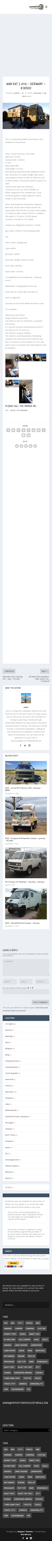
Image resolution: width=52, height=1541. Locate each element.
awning (7, 1328)
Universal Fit (36, 1383)
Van (6, 1389)
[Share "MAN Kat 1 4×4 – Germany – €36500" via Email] (23, 435)
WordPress (26, 1534)
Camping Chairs (12, 1061)
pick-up (31, 1356)
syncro (39, 1372)
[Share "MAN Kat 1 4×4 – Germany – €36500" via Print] (28, 435)
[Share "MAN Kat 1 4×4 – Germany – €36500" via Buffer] (38, 430)
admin (16, 93)
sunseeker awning (23, 1372)
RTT (38, 1367)
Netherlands (10, 1110)
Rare (31, 1361)
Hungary (9, 1098)
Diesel (23, 1334)
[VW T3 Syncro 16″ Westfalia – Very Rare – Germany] (26, 862)
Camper (18, 1328)
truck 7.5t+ (10, 1383)
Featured (9, 1079)
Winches (8, 1172)
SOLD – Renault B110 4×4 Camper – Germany (22, 923)
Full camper (24, 1339)
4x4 (5, 1323)
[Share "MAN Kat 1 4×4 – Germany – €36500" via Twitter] (13, 430)
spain (7, 1147)
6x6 (12, 1323)
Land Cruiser (21, 1345)
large (21, 1350)
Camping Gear (11, 1067)
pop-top (21, 1361)
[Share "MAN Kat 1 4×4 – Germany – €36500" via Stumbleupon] (43, 430)
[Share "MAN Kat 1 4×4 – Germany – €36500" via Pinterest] (28, 430)
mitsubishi (9, 1356)
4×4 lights (9, 1024)
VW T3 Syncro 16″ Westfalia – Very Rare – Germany (24, 882)
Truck (38, 1378)
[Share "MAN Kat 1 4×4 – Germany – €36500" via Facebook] (8, 430)
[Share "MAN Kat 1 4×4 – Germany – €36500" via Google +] (18, 430)
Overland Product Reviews (16, 1116)
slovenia (8, 1141)
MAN (30, 1350)
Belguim (8, 1048)
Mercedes (40, 1350)
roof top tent (25, 1367)
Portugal (9, 1122)
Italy (7, 1104)
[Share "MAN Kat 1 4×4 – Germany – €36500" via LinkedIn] (33, 430)
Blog (7, 1055)
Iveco (45, 1339)
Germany (37, 93)
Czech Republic (11, 1073)
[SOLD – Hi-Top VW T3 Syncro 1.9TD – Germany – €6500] (26, 772)
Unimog (23, 1383)
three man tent (12, 1378)
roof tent (9, 1367)
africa (29, 1323)
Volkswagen (17, 1389)
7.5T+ (20, 1323)
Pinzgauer (9, 1361)
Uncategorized (11, 1159)
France (8, 1085)
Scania (7, 1372)
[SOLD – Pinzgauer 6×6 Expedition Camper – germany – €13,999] (26, 816)
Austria (8, 1030)
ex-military (9, 1339)
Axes (7, 1042)
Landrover (36, 1345)
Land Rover (9, 1350)
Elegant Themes (25, 1531)
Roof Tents (10, 1135)
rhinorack (42, 1361)
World (7, 1178)
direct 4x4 (34, 1334)
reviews (8, 1129)
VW (28, 1389)
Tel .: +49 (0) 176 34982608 (16, 410)
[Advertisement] (26, 41)
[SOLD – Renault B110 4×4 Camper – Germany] (26, 903)
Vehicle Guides (11, 1166)
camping (30, 1328)
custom (41, 1328)
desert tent (10, 1334)
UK (6, 1153)
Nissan (21, 1356)
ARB (37, 1323)
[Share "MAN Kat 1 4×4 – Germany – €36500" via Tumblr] (23, 430)
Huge (36, 1339)
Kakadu (7, 1345)
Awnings (8, 1036)
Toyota (27, 1378)
